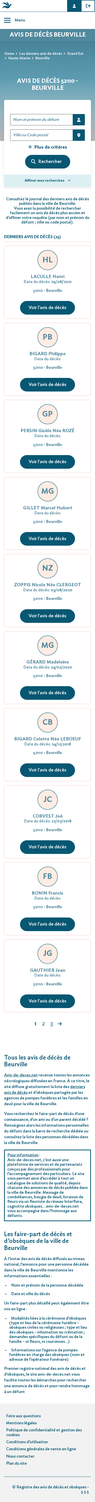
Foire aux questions (23, 1416)
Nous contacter (20, 1456)
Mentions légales (21, 1423)
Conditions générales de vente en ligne (41, 1449)
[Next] (60, 1024)
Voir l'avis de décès (47, 307)
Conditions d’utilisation (27, 1442)
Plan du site (16, 1463)
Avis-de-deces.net (21, 1075)
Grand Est (75, 53)
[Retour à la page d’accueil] (6, 8)
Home (9, 53)
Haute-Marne (19, 58)
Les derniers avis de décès (40, 53)
